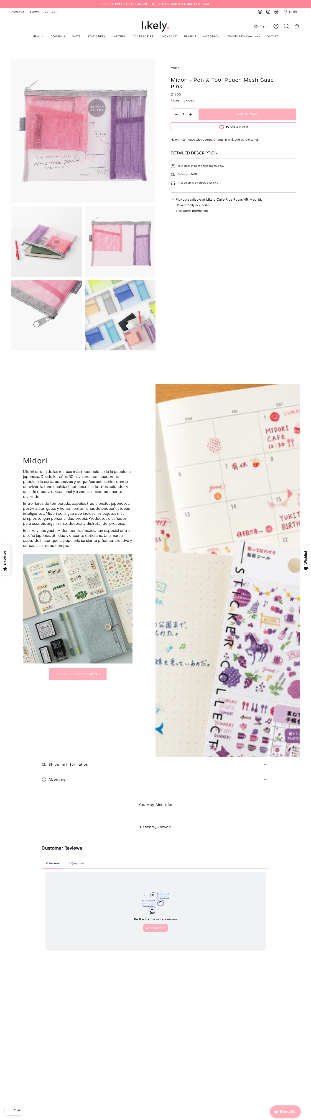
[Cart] (297, 26)
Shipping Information (68, 764)
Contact (51, 11)
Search (35, 11)
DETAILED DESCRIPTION (194, 153)
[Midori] (78, 608)
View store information (192, 211)
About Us (18, 11)
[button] (38, 37)
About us (56, 779)
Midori (175, 68)
